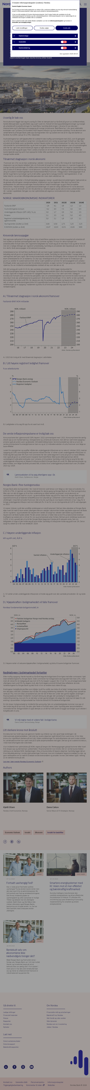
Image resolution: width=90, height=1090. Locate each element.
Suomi (30, 6)
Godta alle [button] (66, 28)
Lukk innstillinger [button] (21, 28)
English (19, 6)
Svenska (24, 6)
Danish (14, 6)
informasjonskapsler (56, 21)
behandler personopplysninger (21, 22)
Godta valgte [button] (44, 28)
